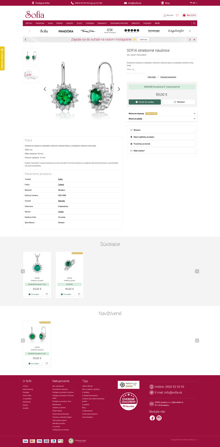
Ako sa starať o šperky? (91, 389)
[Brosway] (154, 31)
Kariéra (25, 405)
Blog (84, 408)
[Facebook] (153, 419)
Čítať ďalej (152, 77)
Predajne (26, 392)
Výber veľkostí (87, 386)
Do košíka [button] (35, 294)
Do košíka (67, 294)
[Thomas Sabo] (88, 31)
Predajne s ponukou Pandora (63, 392)
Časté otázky (57, 411)
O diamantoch (87, 411)
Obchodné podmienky (60, 414)
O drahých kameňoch (90, 395)
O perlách (85, 404)
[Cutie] (132, 31)
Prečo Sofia (27, 395)
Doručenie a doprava (60, 389)
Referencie (27, 402)
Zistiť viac (143, 40)
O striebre (85, 392)
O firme (25, 386)
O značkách (27, 399)
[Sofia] (34, 13)
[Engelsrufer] (176, 31)
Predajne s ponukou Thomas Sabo (62, 397)
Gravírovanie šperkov (90, 414)
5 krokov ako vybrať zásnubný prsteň (93, 400)
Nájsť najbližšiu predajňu (144, 137)
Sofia (60, 179)
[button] (46, 294)
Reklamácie (56, 404)
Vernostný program (59, 420)
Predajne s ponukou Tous (61, 401)
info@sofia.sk (173, 392)
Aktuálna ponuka (58, 423)
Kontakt (26, 408)
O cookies (56, 427)
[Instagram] (159, 419)
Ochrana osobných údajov (62, 417)
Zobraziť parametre (168, 77)
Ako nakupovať (58, 386)
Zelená (61, 185)
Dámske (61, 201)
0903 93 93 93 (174, 387)
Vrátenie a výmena (59, 408)
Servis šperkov (87, 417)
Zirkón (61, 212)
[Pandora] (66, 31)
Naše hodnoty (28, 389)
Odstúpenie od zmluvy (60, 430)
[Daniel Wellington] (110, 31)
